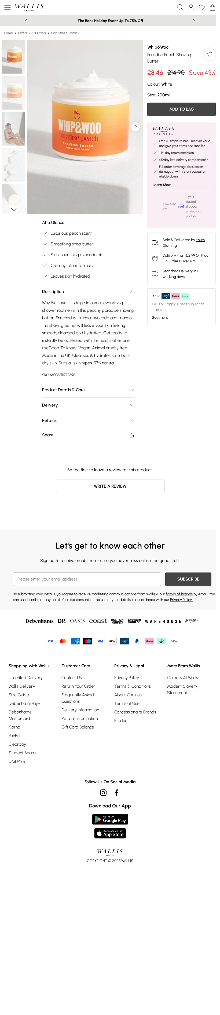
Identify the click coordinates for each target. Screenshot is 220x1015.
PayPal (14, 735)
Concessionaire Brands (135, 712)
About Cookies (128, 694)
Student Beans (22, 752)
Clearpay (17, 744)
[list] (85, 127)
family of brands (179, 594)
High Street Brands (64, 33)
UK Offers (39, 33)
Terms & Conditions (132, 686)
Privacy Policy (126, 677)
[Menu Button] (7, 7)
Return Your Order (78, 686)
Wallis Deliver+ (22, 686)
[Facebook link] (116, 792)
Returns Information (79, 718)
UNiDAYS (17, 761)
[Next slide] (193, 20)
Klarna (14, 727)
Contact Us (71, 677)
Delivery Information (80, 709)
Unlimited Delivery (26, 677)
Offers (22, 33)
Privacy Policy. (181, 599)
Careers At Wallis (182, 677)
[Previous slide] (26, 20)
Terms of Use (127, 703)
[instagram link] (103, 792)
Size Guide (19, 694)
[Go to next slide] (135, 126)
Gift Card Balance (77, 727)
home (8, 33)
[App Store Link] (110, 826)
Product (121, 720)
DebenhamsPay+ (24, 703)
